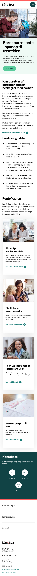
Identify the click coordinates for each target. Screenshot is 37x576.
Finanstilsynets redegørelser (11, 569)
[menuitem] (8, 4)
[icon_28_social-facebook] (4, 561)
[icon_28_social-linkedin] (9, 561)
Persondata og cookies (9, 572)
